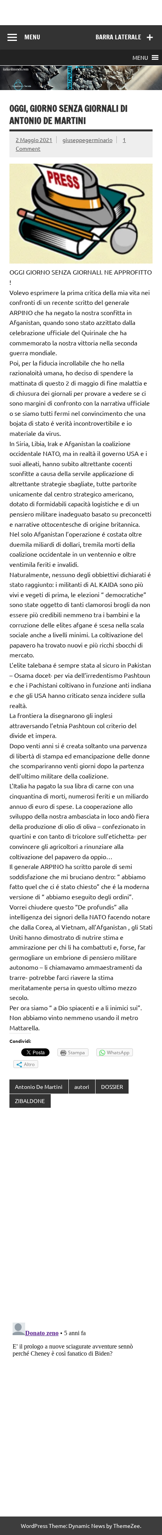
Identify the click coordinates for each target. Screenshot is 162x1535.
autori (81, 1086)
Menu (32, 37)
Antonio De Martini (39, 1086)
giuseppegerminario (87, 139)
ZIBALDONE (30, 1100)
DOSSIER (112, 1086)
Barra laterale (118, 37)
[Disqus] (81, 1216)
